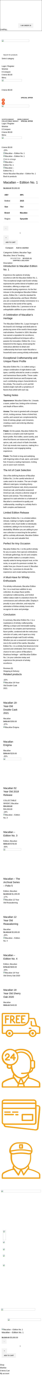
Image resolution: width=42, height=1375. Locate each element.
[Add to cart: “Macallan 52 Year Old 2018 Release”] (6, 778)
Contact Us (5, 1283)
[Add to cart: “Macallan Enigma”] (6, 731)
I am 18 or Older (8, 25)
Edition (16, 253)
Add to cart (10, 242)
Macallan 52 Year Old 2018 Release (11, 792)
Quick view (12, 692)
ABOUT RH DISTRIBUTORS (11, 1276)
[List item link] (21, 1268)
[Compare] (6, 698)
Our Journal (5, 1287)
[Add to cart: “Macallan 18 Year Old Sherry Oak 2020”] (6, 980)
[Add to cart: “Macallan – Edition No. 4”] (6, 945)
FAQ (2, 1291)
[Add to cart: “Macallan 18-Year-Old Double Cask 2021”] (6, 692)
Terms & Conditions (8, 1299)
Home (6, 174)
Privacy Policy (6, 1295)
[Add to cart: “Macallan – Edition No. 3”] (6, 822)
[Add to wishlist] (12, 698)
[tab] (15, 258)
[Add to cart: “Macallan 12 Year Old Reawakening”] (6, 907)
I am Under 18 (25, 25)
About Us (4, 1279)
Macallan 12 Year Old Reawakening (10, 920)
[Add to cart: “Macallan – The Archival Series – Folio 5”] (6, 869)
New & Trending (18, 255)
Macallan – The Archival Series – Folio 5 (11, 882)
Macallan (12, 174)
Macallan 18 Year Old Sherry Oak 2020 (12, 993)
